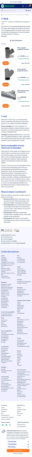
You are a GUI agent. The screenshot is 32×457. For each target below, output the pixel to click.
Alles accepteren (18, 450)
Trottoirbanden (4, 304)
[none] (2, 10)
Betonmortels (4, 326)
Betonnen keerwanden (22, 333)
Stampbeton (20, 329)
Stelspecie (19, 330)
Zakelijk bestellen (21, 394)
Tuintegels (3, 257)
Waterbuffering (20, 305)
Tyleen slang (20, 268)
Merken (19, 351)
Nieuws (3, 407)
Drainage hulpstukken (22, 283)
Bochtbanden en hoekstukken (5, 306)
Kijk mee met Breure (21, 385)
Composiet (3, 362)
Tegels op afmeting (5, 277)
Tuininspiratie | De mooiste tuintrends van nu (23, 375)
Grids (2, 323)
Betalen (19, 390)
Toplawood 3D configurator (23, 384)
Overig (19, 338)
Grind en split (4, 320)
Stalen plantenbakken (6, 356)
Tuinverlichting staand (6, 380)
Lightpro (19, 359)
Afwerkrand (3, 354)
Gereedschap (20, 341)
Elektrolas (19, 275)
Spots (2, 381)
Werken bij (19, 378)
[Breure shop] (7, 6)
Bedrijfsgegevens (21, 382)
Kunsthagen (4, 372)
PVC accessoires (21, 260)
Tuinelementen (5, 346)
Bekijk (5, 63)
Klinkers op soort (5, 293)
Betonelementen (5, 353)
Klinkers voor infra (5, 295)
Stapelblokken (4, 350)
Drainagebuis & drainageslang (24, 281)
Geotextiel (3, 321)
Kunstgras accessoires (6, 370)
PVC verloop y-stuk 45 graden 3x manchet (23, 91)
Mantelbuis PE (20, 291)
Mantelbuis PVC (20, 292)
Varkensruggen (4, 299)
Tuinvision (19, 365)
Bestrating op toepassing (7, 287)
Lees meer (4, 36)
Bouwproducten (20, 344)
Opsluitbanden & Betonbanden (5, 302)
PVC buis (19, 257)
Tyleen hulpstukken (21, 272)
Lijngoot (19, 302)
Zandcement (20, 332)
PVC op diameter (21, 262)
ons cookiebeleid (11, 437)
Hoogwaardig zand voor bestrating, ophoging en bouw (6, 315)
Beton (18, 317)
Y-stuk (26, 14)
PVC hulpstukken (19, 14)
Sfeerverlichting (4, 383)
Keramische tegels (5, 268)
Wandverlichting (4, 386)
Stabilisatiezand (20, 325)
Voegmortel (4, 332)
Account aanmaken (21, 396)
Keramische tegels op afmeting (6, 270)
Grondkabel (20, 295)
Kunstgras (3, 367)
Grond (2, 318)
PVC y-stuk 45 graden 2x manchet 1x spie (23, 70)
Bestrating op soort (5, 285)
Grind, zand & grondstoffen (7, 312)
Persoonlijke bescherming (23, 346)
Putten (18, 311)
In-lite (18, 360)
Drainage (19, 279)
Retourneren (20, 391)
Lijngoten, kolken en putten (23, 300)
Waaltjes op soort (5, 292)
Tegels (3, 255)
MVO (2, 413)
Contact (19, 387)
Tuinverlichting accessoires (7, 388)
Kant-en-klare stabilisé (22, 327)
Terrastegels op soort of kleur (6, 266)
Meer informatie (26, 63)
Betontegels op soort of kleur (8, 263)
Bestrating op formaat (6, 284)
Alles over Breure (21, 369)
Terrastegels (4, 260)
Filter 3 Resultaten (17, 40)
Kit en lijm (3, 342)
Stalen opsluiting (5, 359)
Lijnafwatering (20, 307)
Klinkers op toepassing (6, 288)
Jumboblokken (4, 298)
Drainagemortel (4, 339)
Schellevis (19, 354)
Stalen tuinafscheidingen (7, 361)
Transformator (4, 389)
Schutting (3, 351)
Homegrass (20, 356)
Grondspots (4, 391)
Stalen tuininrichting (5, 357)
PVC (13, 14)
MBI (18, 363)
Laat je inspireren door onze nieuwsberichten (23, 372)
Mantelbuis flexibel (21, 289)
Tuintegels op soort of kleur (7, 262)
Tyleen (19, 267)
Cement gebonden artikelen (7, 334)
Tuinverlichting (5, 376)
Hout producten (20, 340)
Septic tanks (20, 308)
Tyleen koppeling (21, 270)
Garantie (19, 393)
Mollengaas (4, 324)
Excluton (19, 352)
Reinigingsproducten (22, 343)
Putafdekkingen (20, 313)
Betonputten (20, 324)
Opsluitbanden (4, 276)
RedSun (19, 362)
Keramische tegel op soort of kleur (8, 274)
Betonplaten (20, 322)
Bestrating (3, 282)
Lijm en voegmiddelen (6, 330)
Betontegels (4, 259)
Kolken (18, 304)
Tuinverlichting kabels (6, 384)
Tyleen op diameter (21, 273)
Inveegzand (4, 340)
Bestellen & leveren (21, 388)
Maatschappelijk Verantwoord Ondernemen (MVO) (24, 380)
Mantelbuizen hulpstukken (23, 294)
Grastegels (3, 296)
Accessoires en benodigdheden (5, 336)
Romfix (18, 357)
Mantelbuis (20, 287)
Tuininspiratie (4, 409)
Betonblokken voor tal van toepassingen (23, 320)
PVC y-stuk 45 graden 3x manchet (23, 48)
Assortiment (7, 14)
